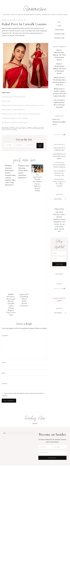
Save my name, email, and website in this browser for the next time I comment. (23, 394)
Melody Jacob (58, 77)
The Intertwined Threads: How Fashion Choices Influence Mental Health (37, 183)
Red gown (13, 129)
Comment (5, 335)
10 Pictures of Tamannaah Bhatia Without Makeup (59, 164)
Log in (59, 25)
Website (4, 383)
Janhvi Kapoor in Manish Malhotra (13, 109)
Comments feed (59, 34)
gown (20, 128)
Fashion (14, 20)
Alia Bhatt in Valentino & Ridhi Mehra (15, 122)
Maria (58, 50)
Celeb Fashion (6, 128)
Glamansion (35, 9)
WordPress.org (59, 38)
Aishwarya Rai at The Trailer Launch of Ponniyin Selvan (21, 114)
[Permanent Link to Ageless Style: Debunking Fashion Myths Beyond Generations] (24, 177)
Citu (55, 100)
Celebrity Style (6, 20)
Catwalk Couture (38, 127)
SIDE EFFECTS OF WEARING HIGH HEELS (59, 156)
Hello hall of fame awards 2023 (33, 128)
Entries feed (59, 30)
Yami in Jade (6, 101)
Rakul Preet (6, 129)
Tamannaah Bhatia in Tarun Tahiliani (15, 118)
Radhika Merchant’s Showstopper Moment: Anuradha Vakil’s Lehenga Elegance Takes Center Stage (11, 304)
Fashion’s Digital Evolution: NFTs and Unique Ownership (59, 93)
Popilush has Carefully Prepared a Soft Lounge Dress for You (23, 105)
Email (4, 373)
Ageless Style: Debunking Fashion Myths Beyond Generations (24, 300)
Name (4, 362)
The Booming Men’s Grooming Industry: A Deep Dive (59, 82)
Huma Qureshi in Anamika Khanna (13, 97)
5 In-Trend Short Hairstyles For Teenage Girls (59, 173)
